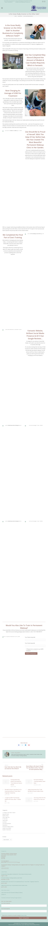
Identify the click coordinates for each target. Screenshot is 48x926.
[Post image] (5, 781)
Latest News (5, 820)
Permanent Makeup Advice (7, 826)
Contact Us (3, 894)
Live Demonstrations (6, 823)
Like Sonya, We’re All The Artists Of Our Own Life (39, 798)
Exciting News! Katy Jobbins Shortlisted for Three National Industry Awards (16, 782)
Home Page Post (5, 817)
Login (23, 924)
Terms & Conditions (12, 924)
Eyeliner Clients (5, 815)
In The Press (5, 818)
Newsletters (4, 825)
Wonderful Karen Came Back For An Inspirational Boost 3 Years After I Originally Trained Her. (13, 791)
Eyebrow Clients (5, 814)
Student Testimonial (6, 829)
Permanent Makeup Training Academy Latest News (39, 781)
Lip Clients (4, 822)
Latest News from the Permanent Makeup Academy (11, 892)
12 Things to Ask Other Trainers (8, 812)
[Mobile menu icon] (2, 8)
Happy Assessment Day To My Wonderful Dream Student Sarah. (35, 790)
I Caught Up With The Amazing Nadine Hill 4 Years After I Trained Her (13, 799)
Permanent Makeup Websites (34, 924)
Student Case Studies (6, 828)
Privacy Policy (34, 650)
